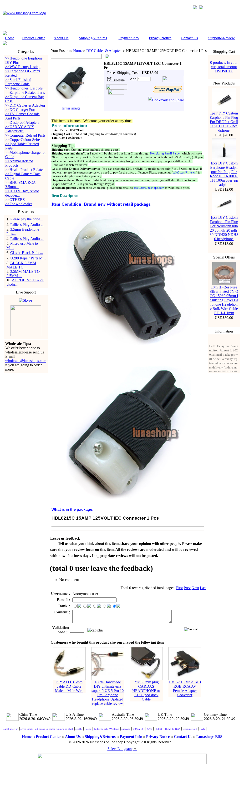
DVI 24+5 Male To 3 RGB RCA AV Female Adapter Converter (185, 688)
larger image (71, 108)
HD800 (159, 729)
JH (143, 729)
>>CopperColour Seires (23, 140)
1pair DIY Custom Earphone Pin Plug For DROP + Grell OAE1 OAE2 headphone (224, 121)
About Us (61, 38)
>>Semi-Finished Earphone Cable (18, 82)
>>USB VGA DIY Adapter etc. (19, 129)
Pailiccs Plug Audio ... (27, 225)
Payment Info (128, 38)
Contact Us (189, 38)
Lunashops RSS (209, 737)
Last (203, 588)
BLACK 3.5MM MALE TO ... (21, 265)
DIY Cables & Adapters (104, 51)
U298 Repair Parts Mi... (28, 258)
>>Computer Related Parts (25, 135)
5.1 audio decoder (45, 729)
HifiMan (136, 729)
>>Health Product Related (25, 170)
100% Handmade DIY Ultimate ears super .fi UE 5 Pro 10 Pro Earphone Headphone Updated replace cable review (108, 693)
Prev (187, 588)
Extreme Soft (190, 729)
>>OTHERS (15, 200)
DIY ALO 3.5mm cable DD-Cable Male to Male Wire (69, 686)
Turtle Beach (101, 729)
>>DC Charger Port (20, 110)
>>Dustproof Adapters (22, 122)
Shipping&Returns (93, 38)
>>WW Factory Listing (23, 67)
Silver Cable (26, 729)
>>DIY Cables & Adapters (25, 105)
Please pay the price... (26, 219)
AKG (149, 729)
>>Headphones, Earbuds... (25, 88)
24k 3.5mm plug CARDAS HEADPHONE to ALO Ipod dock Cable (146, 690)
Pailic (202, 729)
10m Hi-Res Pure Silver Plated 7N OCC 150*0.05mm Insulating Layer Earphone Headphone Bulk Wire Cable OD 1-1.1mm (224, 300)
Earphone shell (64, 729)
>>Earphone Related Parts (25, 92)
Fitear (88, 729)
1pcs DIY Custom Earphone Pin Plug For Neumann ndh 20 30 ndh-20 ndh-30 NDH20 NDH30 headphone (224, 228)
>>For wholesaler (18, 204)
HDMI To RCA (172, 729)
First (179, 588)
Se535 (78, 729)
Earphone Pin (10, 729)
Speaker (125, 729)
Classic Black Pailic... (26, 253)
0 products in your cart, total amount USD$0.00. (224, 66)
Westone (114, 729)
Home (9, 38)
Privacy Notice (160, 38)
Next (195, 588)
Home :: (29, 737)
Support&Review (221, 38)
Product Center (33, 38)
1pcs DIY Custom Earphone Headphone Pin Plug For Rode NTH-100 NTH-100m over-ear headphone (224, 174)
